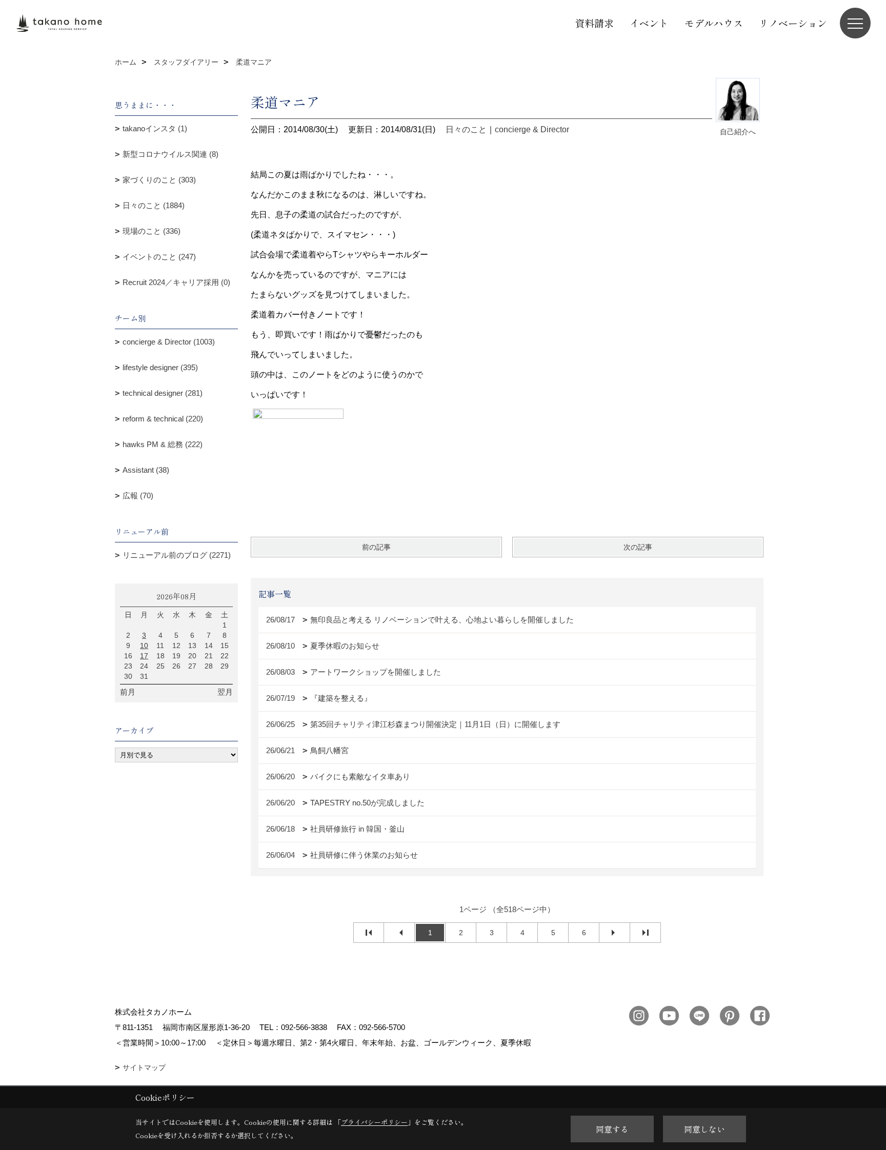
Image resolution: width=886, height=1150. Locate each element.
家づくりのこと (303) (159, 179)
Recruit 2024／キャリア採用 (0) (176, 282)
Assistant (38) (146, 470)
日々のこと (466, 129)
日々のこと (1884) (154, 205)
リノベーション (793, 23)
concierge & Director (532, 129)
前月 (127, 692)
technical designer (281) (163, 393)
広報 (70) (138, 495)
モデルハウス (713, 23)
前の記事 (376, 547)
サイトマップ (144, 1067)
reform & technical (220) (163, 418)
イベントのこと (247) (159, 256)
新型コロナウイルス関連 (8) (170, 154)
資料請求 (594, 23)
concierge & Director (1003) (169, 341)
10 (144, 645)
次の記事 (637, 547)
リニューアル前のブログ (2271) (177, 555)
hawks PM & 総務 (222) (163, 444)
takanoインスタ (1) (155, 128)
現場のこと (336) (151, 231)
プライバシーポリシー (374, 1122)
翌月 (225, 692)
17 (144, 656)
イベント (649, 23)
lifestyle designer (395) (160, 367)
